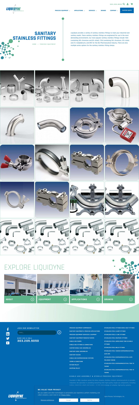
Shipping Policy (75, 368)
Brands (108, 299)
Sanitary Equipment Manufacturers (82, 338)
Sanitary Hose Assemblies (79, 351)
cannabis (132, 380)
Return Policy (74, 364)
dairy (96, 380)
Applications (79, 299)
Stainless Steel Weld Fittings (114, 347)
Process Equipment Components (80, 327)
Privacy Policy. (65, 395)
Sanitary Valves (75, 354)
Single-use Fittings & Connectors (81, 344)
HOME (34, 44)
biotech (113, 380)
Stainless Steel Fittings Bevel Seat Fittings (119, 327)
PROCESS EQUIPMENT (48, 44)
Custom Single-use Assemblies (80, 348)
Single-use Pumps (76, 341)
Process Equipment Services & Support (83, 334)
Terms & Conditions (76, 361)
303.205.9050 (116, 4)
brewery (101, 380)
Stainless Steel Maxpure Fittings (115, 338)
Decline (89, 400)
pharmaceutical (122, 380)
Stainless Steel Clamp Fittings (115, 331)
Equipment (45, 299)
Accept (68, 400)
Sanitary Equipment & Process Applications (85, 331)
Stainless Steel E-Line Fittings (114, 334)
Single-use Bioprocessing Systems (82, 358)
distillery (107, 380)
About (9, 299)
